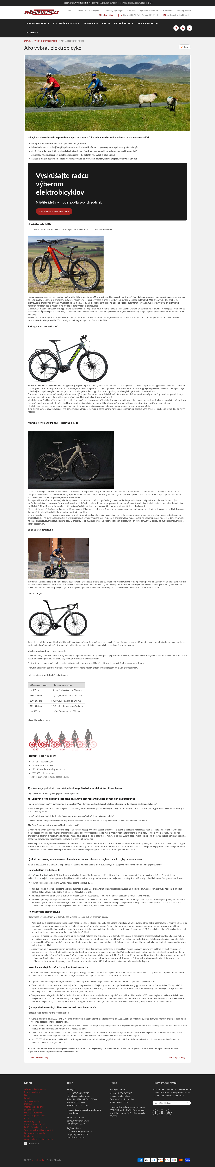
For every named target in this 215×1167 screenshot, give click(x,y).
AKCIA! (106, 23)
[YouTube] (169, 1112)
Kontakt (27, 1098)
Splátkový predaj (31, 1101)
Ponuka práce (30, 1109)
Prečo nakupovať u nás (34, 1115)
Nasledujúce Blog (177, 1057)
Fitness (31, 32)
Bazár (26, 1118)
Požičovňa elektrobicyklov (35, 1127)
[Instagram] (162, 1112)
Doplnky (89, 23)
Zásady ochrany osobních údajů (38, 1139)
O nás (70, 10)
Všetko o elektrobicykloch (89, 10)
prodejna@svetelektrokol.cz (178, 15)
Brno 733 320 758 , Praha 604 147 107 (141, 15)
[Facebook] (155, 1112)
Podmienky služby (32, 1121)
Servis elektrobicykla (33, 1112)
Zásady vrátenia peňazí (34, 1124)
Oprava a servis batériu (34, 1133)
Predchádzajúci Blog (39, 1057)
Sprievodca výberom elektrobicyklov (156, 10)
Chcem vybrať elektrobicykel (54, 211)
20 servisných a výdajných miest (38, 1130)
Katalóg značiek (184, 10)
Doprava (28, 1104)
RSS (186, 47)
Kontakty (131, 10)
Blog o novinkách (32, 1092)
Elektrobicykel (36, 23)
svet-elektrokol (38, 1160)
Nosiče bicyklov (147, 23)
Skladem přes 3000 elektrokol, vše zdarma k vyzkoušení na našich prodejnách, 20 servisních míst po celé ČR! (108, 3)
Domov (27, 41)
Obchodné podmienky (34, 1107)
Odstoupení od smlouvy (35, 1089)
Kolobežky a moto (65, 23)
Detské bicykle (123, 23)
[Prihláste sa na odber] (187, 1102)
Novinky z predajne (114, 10)
